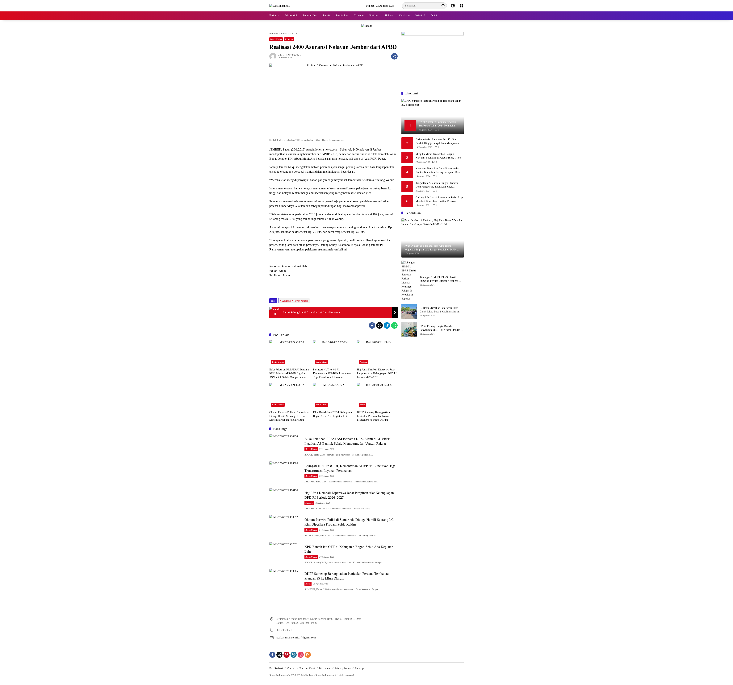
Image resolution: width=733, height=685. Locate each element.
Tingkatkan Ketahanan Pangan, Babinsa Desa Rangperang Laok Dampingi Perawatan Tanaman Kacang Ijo (437, 185)
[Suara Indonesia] (279, 5)
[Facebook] (372, 325)
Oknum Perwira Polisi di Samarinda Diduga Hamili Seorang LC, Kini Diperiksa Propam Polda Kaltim (288, 416)
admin (281, 55)
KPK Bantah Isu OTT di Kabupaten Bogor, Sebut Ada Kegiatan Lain (332, 414)
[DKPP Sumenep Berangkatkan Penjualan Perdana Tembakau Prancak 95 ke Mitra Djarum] (377, 396)
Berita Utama (276, 39)
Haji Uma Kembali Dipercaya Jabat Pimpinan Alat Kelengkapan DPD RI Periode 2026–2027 (377, 373)
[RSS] (308, 655)
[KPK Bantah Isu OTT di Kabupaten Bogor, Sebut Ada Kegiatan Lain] (333, 396)
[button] (443, 5)
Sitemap (359, 668)
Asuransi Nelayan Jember (295, 300)
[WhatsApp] (394, 325)
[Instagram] (301, 655)
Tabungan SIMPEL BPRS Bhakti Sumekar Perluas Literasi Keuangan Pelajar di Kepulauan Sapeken (439, 279)
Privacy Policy (343, 668)
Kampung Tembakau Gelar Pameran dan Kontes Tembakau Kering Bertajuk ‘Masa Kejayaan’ (438, 170)
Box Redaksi (276, 668)
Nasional (363, 362)
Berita (362, 404)
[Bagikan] (394, 56)
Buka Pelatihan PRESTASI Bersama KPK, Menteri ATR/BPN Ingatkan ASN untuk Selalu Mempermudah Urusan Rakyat (289, 373)
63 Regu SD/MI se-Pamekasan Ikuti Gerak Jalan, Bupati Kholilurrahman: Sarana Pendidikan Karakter (440, 310)
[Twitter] (379, 325)
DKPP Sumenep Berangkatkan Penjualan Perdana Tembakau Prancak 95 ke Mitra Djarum (373, 416)
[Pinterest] (286, 655)
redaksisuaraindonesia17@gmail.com (296, 637)
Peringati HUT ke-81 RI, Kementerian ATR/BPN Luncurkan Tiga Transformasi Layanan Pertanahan (332, 373)
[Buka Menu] (461, 5)
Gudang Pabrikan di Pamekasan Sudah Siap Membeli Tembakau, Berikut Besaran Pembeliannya (439, 199)
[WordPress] (294, 655)
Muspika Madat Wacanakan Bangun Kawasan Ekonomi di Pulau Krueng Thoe (438, 156)
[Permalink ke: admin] (273, 56)
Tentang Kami (307, 668)
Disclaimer (325, 668)
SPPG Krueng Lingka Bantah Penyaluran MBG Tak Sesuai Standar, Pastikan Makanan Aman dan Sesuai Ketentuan (440, 328)
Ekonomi (289, 39)
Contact (291, 668)
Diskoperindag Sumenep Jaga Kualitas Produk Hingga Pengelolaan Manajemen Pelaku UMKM (437, 141)
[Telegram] (387, 325)
